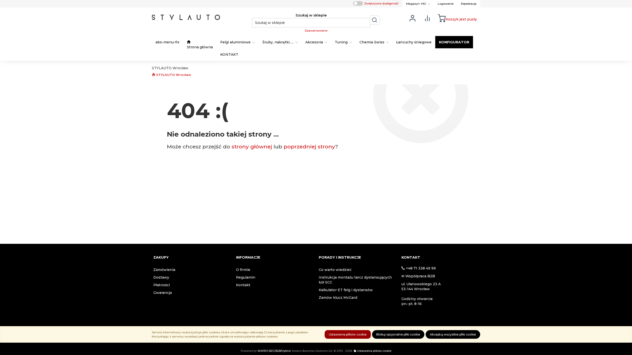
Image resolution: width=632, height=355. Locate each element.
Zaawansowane (316, 30)
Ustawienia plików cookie (348, 334)
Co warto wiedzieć (335, 269)
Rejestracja (468, 3)
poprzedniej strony (309, 146)
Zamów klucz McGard (338, 297)
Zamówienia (164, 269)
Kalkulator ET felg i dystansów (346, 290)
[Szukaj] (375, 20)
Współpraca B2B (420, 276)
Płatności (161, 285)
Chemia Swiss (372, 42)
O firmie (243, 269)
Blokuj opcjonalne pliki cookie (398, 334)
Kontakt (243, 285)
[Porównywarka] (427, 18)
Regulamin (245, 277)
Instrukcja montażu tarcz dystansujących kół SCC (355, 279)
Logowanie (446, 3)
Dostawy (161, 277)
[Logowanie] (412, 18)
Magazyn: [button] (416, 3)
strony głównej (252, 146)
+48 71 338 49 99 (421, 268)
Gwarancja (162, 292)
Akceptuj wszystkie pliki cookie (453, 334)
